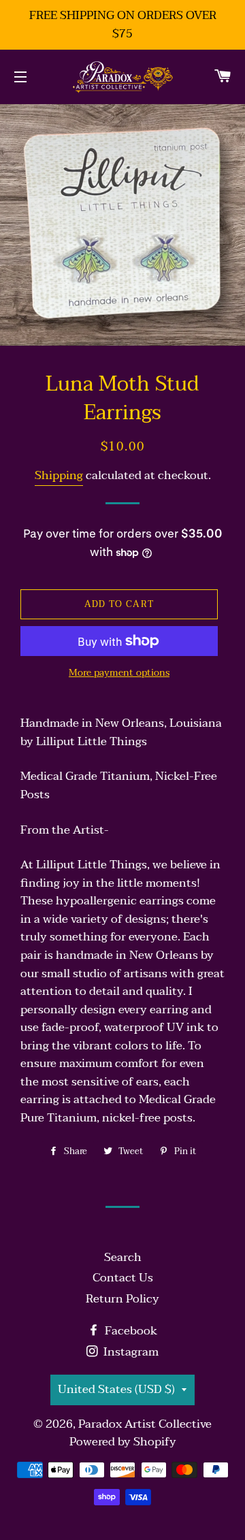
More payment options (119, 673)
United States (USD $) (116, 1389)
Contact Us (123, 1278)
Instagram (130, 1352)
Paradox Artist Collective (145, 1424)
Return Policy (122, 1299)
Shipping (59, 475)
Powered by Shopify (122, 1442)
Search (123, 1257)
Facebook (129, 1331)
